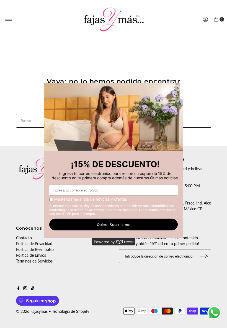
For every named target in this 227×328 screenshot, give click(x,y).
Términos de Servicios (34, 261)
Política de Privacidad (34, 243)
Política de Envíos (31, 255)
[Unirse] (204, 256)
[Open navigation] (8, 19)
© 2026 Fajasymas (32, 311)
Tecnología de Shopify (70, 311)
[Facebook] (18, 289)
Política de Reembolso (35, 249)
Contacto (24, 237)
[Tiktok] (32, 289)
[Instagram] (25, 289)
